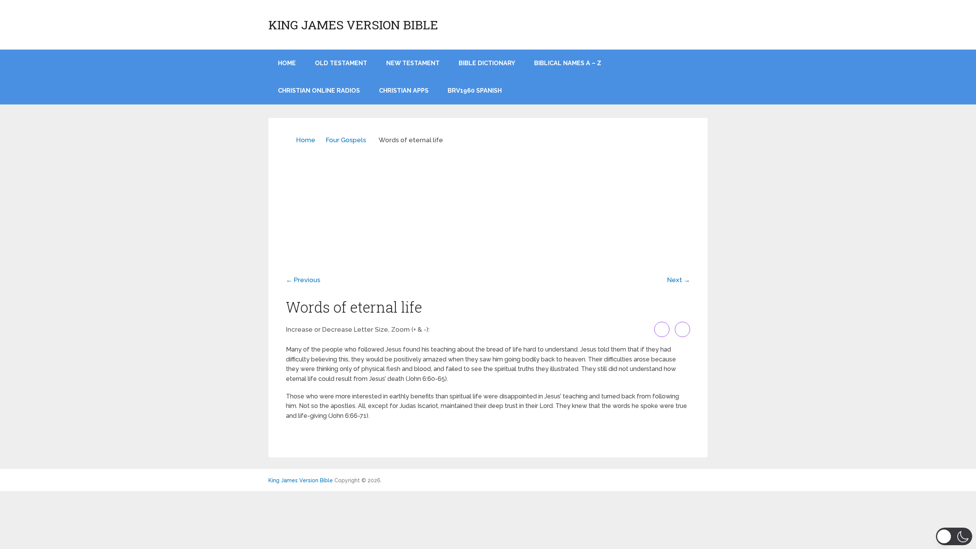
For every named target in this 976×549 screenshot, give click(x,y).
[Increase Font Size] (661, 329)
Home (305, 140)
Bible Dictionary (487, 63)
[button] (954, 536)
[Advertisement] (488, 204)
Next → (678, 280)
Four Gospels (346, 140)
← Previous (303, 280)
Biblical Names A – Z (567, 63)
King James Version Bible (353, 25)
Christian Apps (404, 90)
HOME (287, 63)
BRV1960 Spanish (475, 90)
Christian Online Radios (319, 90)
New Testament (413, 63)
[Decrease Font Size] (682, 329)
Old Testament (341, 63)
